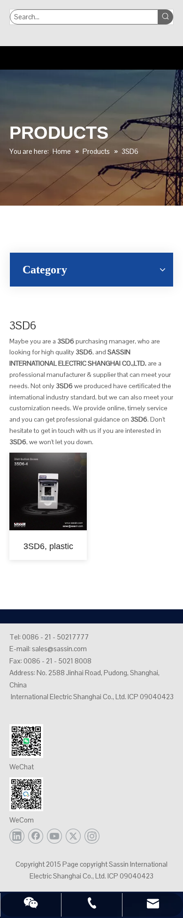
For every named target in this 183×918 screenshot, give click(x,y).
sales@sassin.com (59, 648)
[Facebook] (35, 836)
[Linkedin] (16, 836)
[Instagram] (91, 836)
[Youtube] (54, 836)
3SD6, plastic (48, 546)
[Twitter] (73, 836)
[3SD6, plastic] (48, 490)
